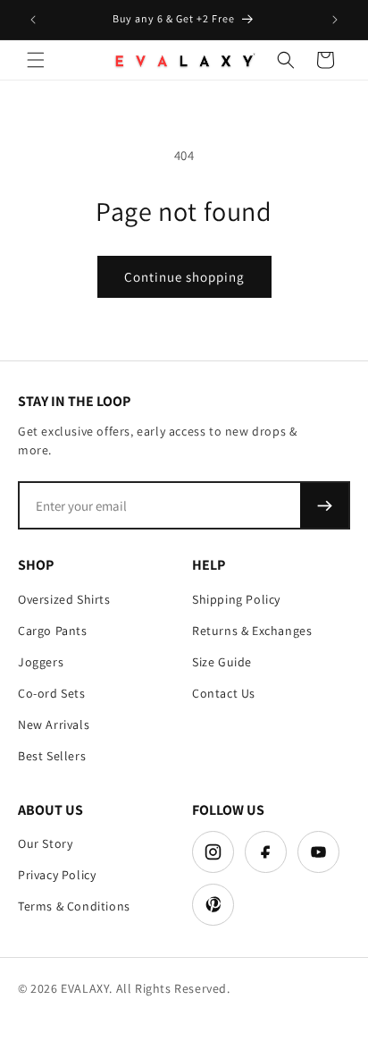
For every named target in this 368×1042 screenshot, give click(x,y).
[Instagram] (213, 852)
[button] (35, 60)
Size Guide (222, 662)
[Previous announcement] (33, 19)
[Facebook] (266, 852)
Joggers (40, 662)
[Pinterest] (213, 905)
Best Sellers (52, 756)
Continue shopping (184, 276)
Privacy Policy (57, 875)
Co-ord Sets (52, 693)
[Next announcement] (335, 19)
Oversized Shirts (64, 599)
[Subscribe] (324, 505)
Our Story (45, 843)
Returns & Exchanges (252, 631)
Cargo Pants (53, 631)
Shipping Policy (236, 599)
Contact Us (223, 693)
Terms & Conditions (74, 906)
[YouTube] (318, 852)
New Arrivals (53, 724)
